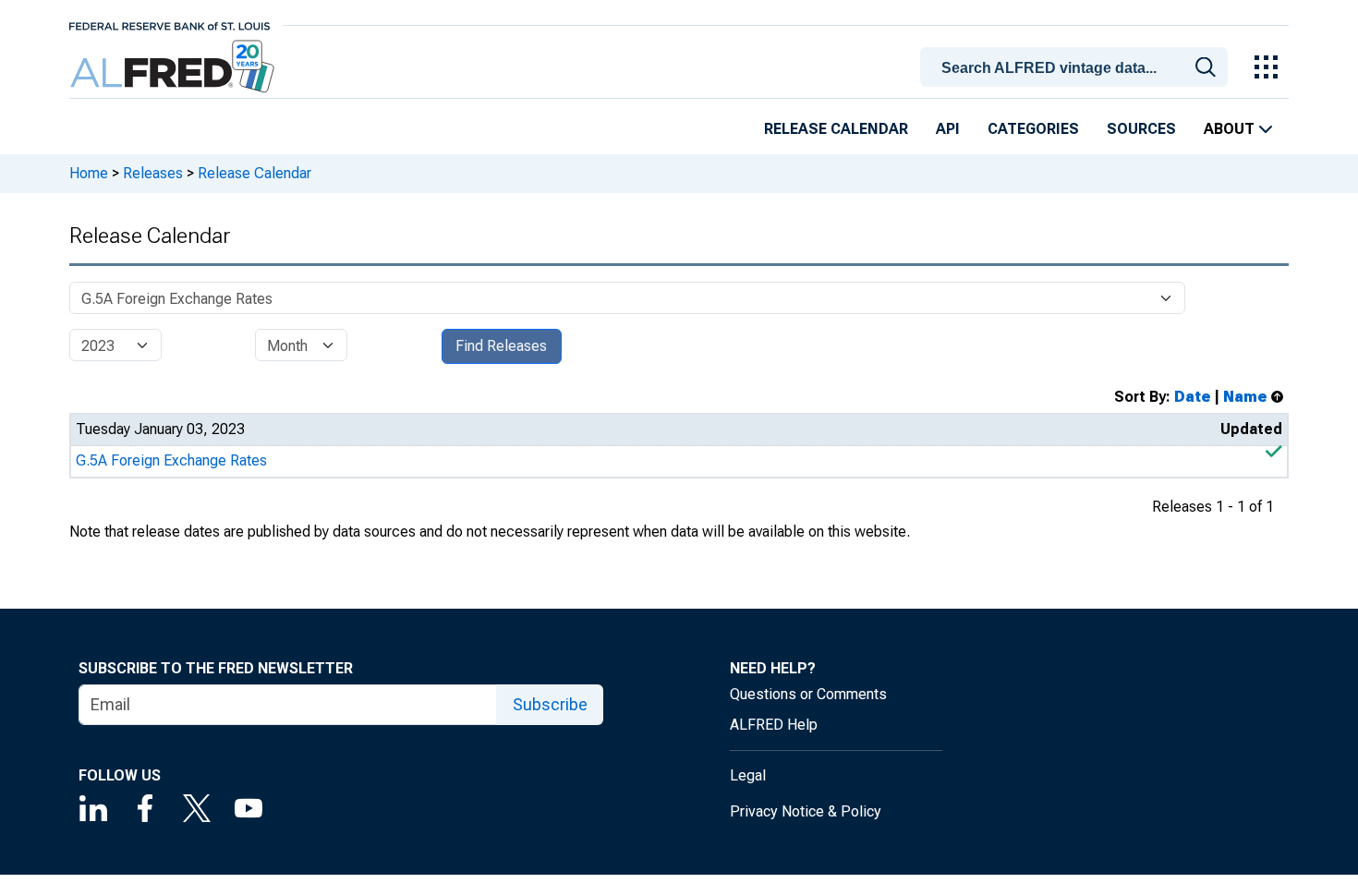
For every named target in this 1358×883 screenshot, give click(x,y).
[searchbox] (1077, 68)
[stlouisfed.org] (169, 24)
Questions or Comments (808, 694)
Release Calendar (836, 129)
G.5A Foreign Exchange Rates (171, 460)
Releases (153, 173)
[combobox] (1077, 65)
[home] (174, 67)
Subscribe (550, 704)
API (948, 129)
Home (88, 173)
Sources (1141, 129)
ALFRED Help (774, 724)
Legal (748, 775)
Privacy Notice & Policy (805, 811)
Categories (1033, 129)
